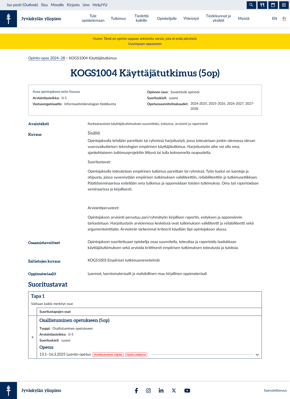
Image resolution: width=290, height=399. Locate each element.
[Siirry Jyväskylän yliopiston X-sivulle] (174, 390)
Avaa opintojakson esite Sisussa (56, 91)
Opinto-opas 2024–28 (46, 58)
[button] (149, 354)
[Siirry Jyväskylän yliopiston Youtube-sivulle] (187, 390)
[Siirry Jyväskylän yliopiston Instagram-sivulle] (148, 390)
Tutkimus (118, 18)
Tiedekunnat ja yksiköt (218, 18)
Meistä (243, 18)
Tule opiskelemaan (93, 18)
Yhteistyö (191, 18)
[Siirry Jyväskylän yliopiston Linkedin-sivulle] (161, 390)
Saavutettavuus (275, 390)
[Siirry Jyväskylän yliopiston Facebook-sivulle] (136, 390)
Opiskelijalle (167, 18)
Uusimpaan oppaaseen (145, 44)
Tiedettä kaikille (142, 18)
